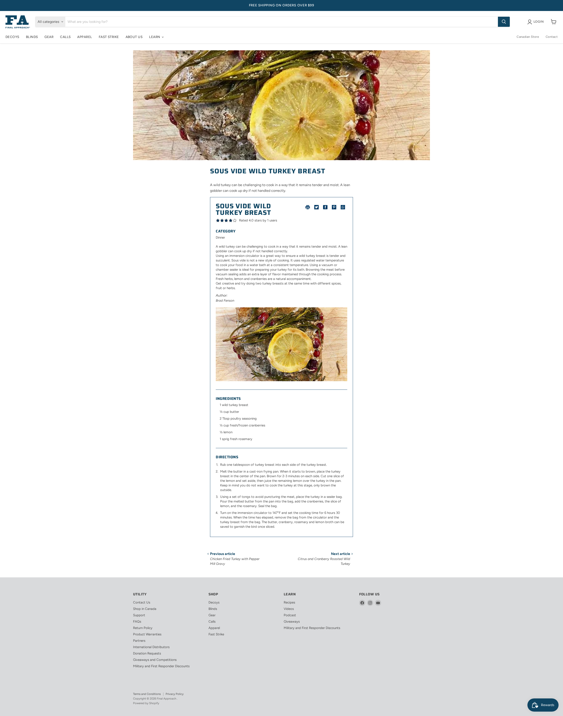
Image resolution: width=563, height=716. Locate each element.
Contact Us (141, 602)
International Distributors (151, 647)
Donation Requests (147, 653)
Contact (552, 37)
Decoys (12, 37)
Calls (65, 37)
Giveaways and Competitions (155, 660)
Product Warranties (147, 634)
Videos (289, 609)
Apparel (84, 37)
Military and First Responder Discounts (161, 666)
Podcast (290, 615)
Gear (48, 37)
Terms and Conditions (147, 694)
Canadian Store (528, 37)
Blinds (32, 37)
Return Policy (142, 628)
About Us (134, 37)
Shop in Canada (144, 609)
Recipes (289, 602)
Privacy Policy (175, 694)
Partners (139, 641)
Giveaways (292, 622)
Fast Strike (109, 37)
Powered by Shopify (146, 703)
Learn (155, 37)
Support (139, 615)
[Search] (504, 22)
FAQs (137, 622)
